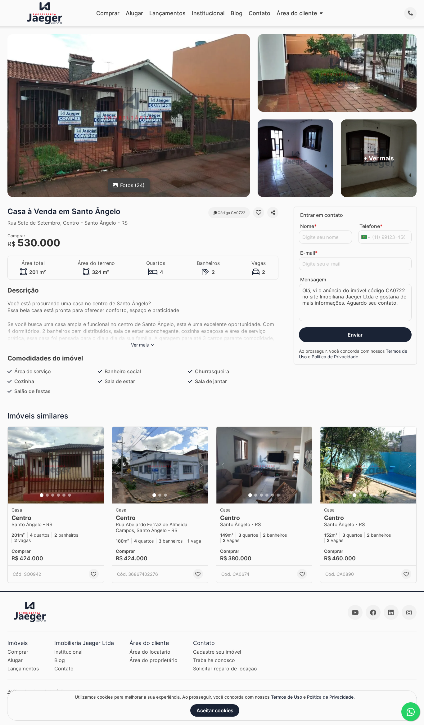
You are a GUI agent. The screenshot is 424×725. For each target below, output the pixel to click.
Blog (236, 13)
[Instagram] (409, 612)
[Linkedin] (391, 612)
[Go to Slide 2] (47, 495)
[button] (56, 465)
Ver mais (140, 344)
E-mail (309, 253)
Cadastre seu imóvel (217, 652)
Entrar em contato (321, 215)
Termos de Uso (286, 697)
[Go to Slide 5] (63, 495)
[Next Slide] (97, 465)
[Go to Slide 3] (52, 495)
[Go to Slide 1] (41, 495)
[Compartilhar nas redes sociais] (272, 212)
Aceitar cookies (214, 710)
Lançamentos (167, 13)
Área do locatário (149, 652)
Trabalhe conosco (214, 660)
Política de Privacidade (335, 356)
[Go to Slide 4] (58, 495)
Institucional (208, 13)
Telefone (370, 226)
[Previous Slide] (14, 465)
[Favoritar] (258, 212)
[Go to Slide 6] (69, 495)
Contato (259, 13)
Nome (308, 226)
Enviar (355, 335)
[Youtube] (355, 612)
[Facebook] (373, 612)
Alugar (134, 13)
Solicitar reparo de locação (225, 668)
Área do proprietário (153, 660)
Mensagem (313, 279)
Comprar (108, 13)
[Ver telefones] (410, 13)
